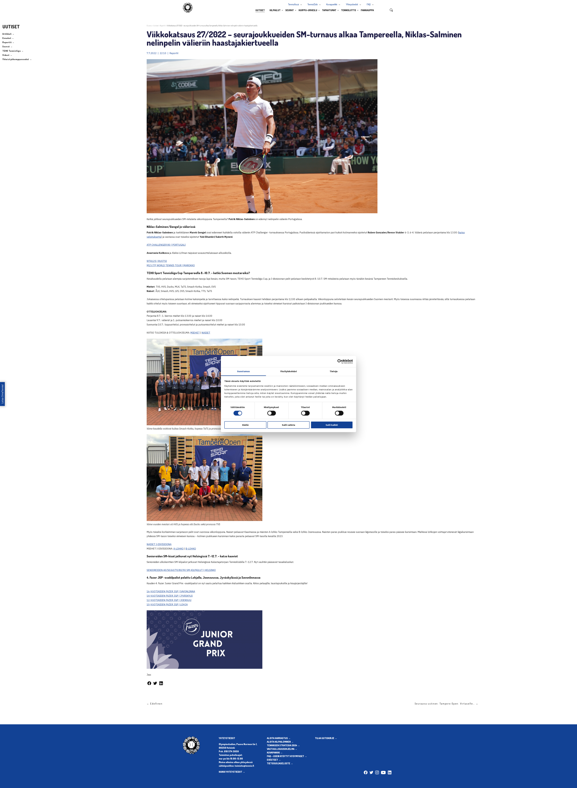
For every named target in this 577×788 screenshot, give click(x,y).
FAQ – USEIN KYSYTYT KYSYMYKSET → (287, 756)
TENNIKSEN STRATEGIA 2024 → (283, 745)
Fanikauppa (367, 10)
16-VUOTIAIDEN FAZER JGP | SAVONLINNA (171, 591)
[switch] (271, 413)
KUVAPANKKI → (275, 752)
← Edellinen (155, 703)
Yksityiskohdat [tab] (288, 371)
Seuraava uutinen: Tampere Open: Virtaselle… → (446, 703)
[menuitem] (260, 10)
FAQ (369, 4)
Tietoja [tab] (334, 371)
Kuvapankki (331, 4)
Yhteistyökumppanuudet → (17, 59)
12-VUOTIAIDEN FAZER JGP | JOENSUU (169, 600)
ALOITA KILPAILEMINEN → (280, 741)
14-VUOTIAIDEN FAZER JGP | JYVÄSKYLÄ (170, 595)
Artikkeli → (8, 34)
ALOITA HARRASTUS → (279, 738)
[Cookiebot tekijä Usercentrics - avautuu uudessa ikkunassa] (340, 361)
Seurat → (7, 46)
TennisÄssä (293, 4)
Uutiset (260, 10)
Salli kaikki (332, 425)
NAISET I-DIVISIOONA (159, 544)
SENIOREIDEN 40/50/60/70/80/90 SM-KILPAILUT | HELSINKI (181, 570)
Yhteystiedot (352, 4)
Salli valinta (288, 425)
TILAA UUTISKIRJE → (326, 738)
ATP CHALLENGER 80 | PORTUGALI (166, 244)
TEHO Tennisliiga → (12, 51)
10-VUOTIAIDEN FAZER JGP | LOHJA (167, 604)
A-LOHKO (178, 548)
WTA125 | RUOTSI (157, 261)
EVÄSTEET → (274, 759)
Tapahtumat (329, 10)
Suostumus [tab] (243, 371)
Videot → (7, 55)
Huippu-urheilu (308, 10)
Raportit (162, 25)
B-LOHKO (191, 548)
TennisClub (313, 4)
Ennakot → (8, 38)
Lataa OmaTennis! (2, 394)
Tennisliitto (348, 10)
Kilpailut (275, 10)
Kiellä (245, 425)
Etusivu (149, 25)
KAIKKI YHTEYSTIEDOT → (232, 771)
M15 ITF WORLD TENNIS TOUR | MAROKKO (171, 265)
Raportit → (8, 42)
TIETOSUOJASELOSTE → (280, 763)
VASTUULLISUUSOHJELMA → (282, 748)
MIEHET (195, 332)
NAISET (206, 332)
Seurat (289, 10)
